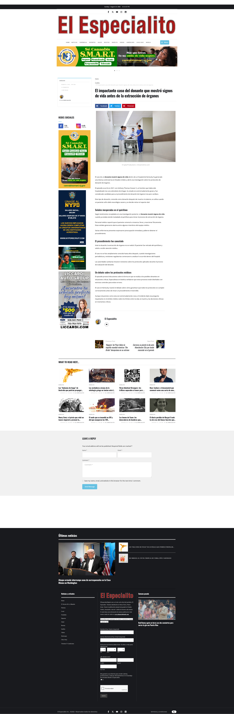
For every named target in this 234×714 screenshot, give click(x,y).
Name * (84, 450)
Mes (108, 652)
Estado (119, 663)
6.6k (83, 125)
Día (101, 652)
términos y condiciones (159, 712)
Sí (102, 680)
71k (65, 125)
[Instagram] (121, 12)
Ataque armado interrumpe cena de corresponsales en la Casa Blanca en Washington (84, 581)
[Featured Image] (71, 375)
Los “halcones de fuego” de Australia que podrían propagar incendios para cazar (70, 390)
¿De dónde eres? (105, 657)
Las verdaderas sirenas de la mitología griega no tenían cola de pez (101, 390)
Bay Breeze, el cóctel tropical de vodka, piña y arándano (150, 558)
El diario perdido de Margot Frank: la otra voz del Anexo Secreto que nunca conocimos (162, 419)
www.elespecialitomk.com (122, 614)
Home (97, 79)
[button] (58, 57)
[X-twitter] (113, 12)
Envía (104, 695)
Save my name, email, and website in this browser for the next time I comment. (112, 481)
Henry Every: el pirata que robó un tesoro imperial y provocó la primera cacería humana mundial (71, 419)
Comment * (85, 460)
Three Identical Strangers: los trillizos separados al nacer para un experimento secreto (132, 390)
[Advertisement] (111, 510)
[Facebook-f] (108, 12)
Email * (120, 450)
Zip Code (102, 669)
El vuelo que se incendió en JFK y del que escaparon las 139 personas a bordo (101, 419)
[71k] (60, 126)
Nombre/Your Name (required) (109, 629)
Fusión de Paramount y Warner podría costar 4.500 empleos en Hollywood (159, 623)
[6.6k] (78, 126)
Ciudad (102, 663)
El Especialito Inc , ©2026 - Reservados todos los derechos (77, 712)
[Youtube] (117, 12)
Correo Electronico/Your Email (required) (112, 637)
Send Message (90, 487)
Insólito (97, 83)
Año (118, 652)
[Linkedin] (126, 12)
